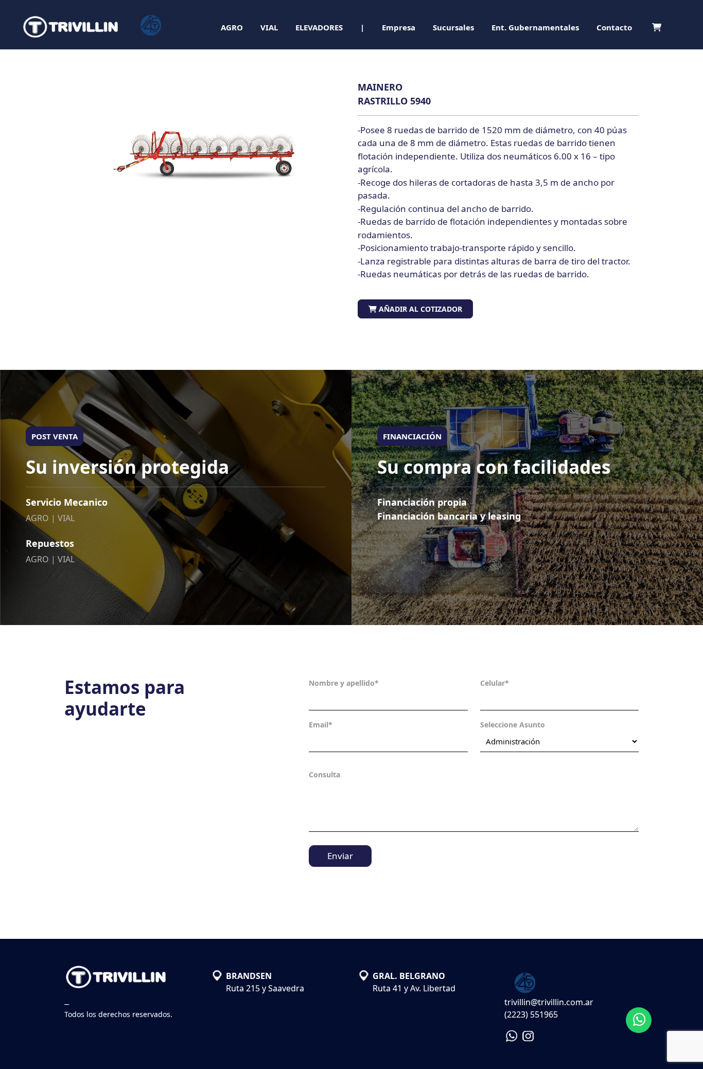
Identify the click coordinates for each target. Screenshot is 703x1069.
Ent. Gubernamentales (535, 27)
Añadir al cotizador (419, 309)
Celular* (494, 683)
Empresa (398, 27)
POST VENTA (54, 436)
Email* (320, 724)
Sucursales (453, 27)
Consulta (324, 774)
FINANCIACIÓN (412, 436)
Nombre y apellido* (344, 683)
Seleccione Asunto (512, 724)
